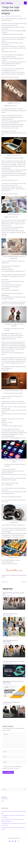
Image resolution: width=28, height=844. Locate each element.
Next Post (24, 582)
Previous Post (4, 582)
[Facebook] (9, 841)
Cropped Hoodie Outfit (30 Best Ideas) (11, 702)
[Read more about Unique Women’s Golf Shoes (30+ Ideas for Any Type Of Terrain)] (14, 691)
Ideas (11, 16)
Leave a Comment (5, 16)
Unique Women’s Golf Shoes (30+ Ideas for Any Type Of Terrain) (13, 682)
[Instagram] (18, 841)
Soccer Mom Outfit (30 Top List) (10, 613)
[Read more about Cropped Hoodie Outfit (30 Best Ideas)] (14, 711)
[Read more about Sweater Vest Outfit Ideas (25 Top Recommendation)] (14, 651)
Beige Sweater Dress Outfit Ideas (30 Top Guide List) (13, 593)
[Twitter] (12, 841)
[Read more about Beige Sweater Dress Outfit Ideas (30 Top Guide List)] (14, 603)
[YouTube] (15, 841)
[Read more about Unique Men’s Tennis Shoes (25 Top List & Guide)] (14, 670)
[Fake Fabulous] (7, 3)
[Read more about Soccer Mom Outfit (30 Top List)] (14, 626)
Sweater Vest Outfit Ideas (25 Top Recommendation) (10, 641)
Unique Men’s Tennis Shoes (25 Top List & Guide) (13, 661)
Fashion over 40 (4, 798)
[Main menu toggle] (25, 3)
